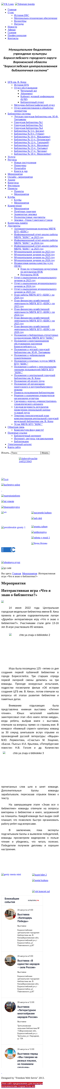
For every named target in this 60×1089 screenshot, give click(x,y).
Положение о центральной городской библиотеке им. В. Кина (34, 377)
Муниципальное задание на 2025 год (34, 257)
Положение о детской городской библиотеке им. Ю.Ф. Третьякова (32, 351)
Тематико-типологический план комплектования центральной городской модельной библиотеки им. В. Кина (36, 418)
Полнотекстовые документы (29, 217)
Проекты (12, 188)
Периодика (20, 165)
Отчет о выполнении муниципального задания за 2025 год (35, 290)
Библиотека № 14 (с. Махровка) (31, 145)
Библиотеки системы (19, 113)
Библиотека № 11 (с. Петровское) (32, 139)
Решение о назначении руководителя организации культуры (34, 397)
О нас (11, 12)
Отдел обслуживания (25, 87)
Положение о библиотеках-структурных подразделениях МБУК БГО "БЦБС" (36, 336)
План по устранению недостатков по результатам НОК (38, 270)
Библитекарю (21, 441)
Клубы (11, 197)
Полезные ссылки (17, 432)
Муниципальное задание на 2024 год (34, 254)
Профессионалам (17, 35)
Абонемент (26, 93)
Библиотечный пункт (32, 102)
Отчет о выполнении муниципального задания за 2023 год (35, 279)
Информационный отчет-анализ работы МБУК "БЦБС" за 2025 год (36, 247)
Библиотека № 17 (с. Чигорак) (30, 151)
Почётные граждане (25, 211)
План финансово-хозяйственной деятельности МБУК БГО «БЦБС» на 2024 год (34, 312)
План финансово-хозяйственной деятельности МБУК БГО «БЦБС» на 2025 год (34, 320)
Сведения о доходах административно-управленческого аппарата (35, 402)
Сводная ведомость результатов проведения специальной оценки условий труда (32, 410)
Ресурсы (12, 159)
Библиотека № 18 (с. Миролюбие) (32, 154)
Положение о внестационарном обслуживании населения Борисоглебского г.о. (31, 343)
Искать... (6, 452)
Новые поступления (25, 162)
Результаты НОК (29, 274)
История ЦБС (21, 15)
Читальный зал (28, 90)
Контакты (13, 38)
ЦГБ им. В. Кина (17, 82)
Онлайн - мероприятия (20, 177)
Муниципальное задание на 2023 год (34, 251)
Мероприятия (15, 174)
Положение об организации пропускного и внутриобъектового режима (33, 387)
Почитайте (20, 168)
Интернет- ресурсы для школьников (33, 438)
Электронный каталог (20, 444)
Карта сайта (14, 447)
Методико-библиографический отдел (34, 105)
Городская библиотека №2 (28, 125)
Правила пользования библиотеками (34, 392)
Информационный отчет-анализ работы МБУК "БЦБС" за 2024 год (36, 241)
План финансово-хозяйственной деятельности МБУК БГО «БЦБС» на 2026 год (34, 329)
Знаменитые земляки (25, 214)
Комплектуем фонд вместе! (29, 430)
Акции (11, 179)
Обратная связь (16, 427)
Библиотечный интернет (27, 435)
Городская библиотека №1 (28, 122)
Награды (19, 24)
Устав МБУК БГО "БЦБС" (28, 424)
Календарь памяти (18, 223)
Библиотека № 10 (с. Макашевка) (32, 136)
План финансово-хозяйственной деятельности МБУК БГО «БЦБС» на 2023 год (34, 303)
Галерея (12, 32)
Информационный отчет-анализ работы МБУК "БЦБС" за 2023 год (36, 236)
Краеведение (15, 205)
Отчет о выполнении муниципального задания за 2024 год (35, 285)
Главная (12, 9)
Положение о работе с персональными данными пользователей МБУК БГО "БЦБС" (35, 369)
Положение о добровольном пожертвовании (29, 356)
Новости (12, 26)
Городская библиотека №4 (28, 128)
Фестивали (14, 185)
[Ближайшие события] (1, 1072)
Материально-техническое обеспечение (35, 18)
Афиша (12, 29)
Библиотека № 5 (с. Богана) (29, 131)
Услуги (11, 156)
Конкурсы (13, 182)
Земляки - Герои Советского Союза (33, 220)
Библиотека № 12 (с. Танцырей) (31, 142)
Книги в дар (21, 171)
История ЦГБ (21, 85)
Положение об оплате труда (29, 381)
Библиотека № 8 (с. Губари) (29, 133)
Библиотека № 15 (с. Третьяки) (31, 148)
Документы (14, 225)
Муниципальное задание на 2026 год (34, 260)
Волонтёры (20, 21)
